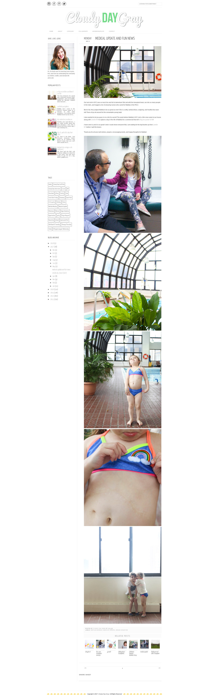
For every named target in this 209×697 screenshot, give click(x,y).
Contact (112, 31)
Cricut (63, 189)
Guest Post (69, 197)
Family (62, 193)
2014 (52, 296)
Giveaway (62, 197)
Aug (54, 260)
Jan (54, 286)
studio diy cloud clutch (59, 273)
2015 (52, 293)
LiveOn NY (94, 120)
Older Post (159, 668)
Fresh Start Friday (53, 197)
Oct (54, 253)
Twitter (64, 4)
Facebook (54, 4)
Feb (54, 283)
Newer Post (85, 668)
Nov (54, 250)
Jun (54, 263)
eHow (57, 193)
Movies (57, 211)
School (57, 220)
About (60, 31)
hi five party (52, 202)
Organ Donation (122, 630)
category (70, 31)
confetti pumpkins (63, 106)
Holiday (59, 202)
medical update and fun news (61, 270)
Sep (54, 256)
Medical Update (109, 630)
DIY (68, 189)
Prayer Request (66, 215)
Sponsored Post (64, 220)
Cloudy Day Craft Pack (58, 184)
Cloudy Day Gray (99, 628)
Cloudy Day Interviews (54, 189)
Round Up (51, 220)
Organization (52, 215)
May (54, 266)
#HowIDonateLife (98, 31)
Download (51, 193)
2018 (52, 243)
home (51, 31)
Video (50, 229)
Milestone (51, 211)
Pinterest (59, 4)
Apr (54, 276)
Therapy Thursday (66, 224)
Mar (54, 279)
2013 (52, 299)
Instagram (49, 4)
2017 (52, 247)
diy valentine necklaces (64, 119)
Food (67, 193)
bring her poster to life (146, 120)
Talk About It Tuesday (54, 224)
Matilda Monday (96, 630)
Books (50, 184)
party (58, 215)
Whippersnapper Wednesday (61, 229)
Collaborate (83, 31)
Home (64, 202)
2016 (52, 289)
